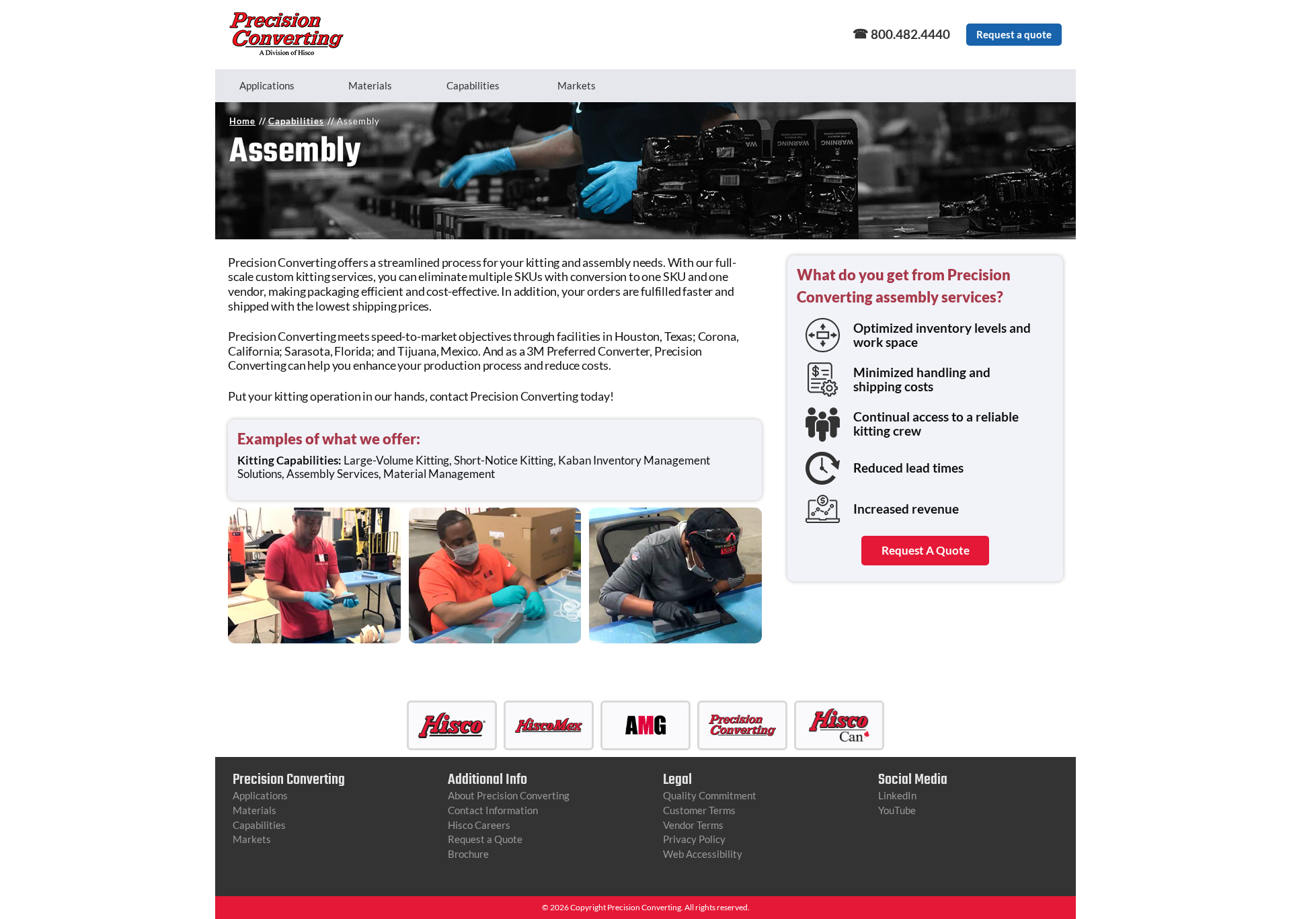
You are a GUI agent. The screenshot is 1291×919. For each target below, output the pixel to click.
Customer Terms (699, 810)
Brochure (468, 854)
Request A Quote (926, 550)
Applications (267, 85)
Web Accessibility (702, 854)
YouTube (897, 810)
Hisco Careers (479, 825)
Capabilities (473, 85)
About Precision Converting (509, 795)
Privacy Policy (694, 839)
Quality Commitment (709, 795)
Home (242, 121)
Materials (370, 85)
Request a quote (1014, 34)
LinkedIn (897, 795)
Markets (576, 85)
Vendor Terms (693, 825)
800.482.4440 (910, 34)
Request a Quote (485, 839)
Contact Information (493, 810)
